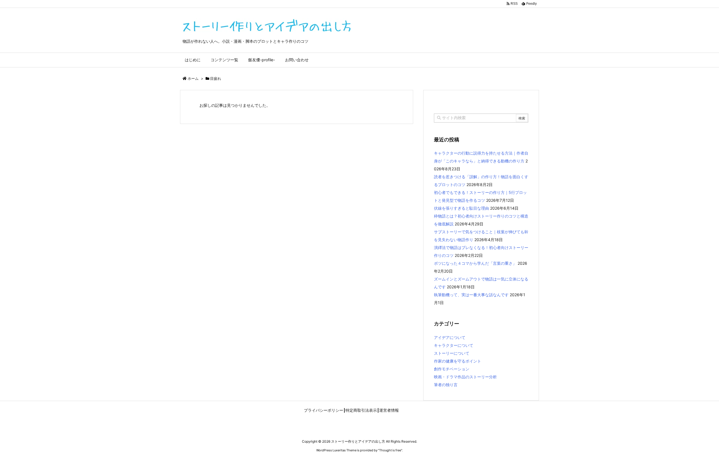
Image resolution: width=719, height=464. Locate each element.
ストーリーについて (451, 353)
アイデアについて (449, 337)
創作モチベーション (451, 368)
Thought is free (390, 450)
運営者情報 (389, 410)
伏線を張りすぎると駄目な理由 (461, 208)
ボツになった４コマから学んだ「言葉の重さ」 (475, 263)
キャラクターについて (453, 345)
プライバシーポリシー (323, 410)
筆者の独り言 (446, 384)
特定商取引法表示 (361, 410)
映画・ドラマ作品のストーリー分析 (465, 376)
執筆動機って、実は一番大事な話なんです (471, 294)
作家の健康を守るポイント (457, 361)
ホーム (193, 78)
